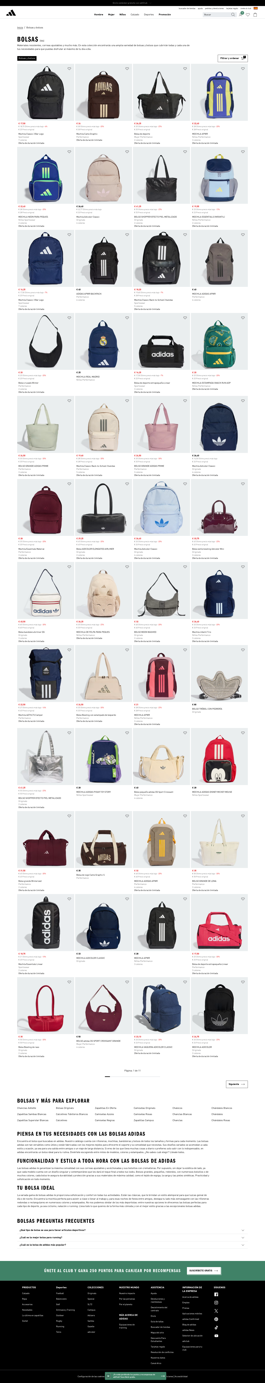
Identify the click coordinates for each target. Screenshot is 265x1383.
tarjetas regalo (232, 9)
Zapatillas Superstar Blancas (32, 1120)
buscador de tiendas (187, 9)
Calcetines (61, 1120)
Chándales (217, 1114)
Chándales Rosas (220, 1120)
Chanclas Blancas (182, 1114)
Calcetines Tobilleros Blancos (72, 1114)
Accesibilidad (181, 1376)
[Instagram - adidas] (228, 1303)
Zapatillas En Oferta (105, 1108)
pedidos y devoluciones (214, 9)
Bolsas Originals (65, 1108)
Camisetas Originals (144, 1108)
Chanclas (177, 1120)
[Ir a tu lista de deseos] (248, 14)
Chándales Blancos (221, 1108)
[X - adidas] (228, 1311)
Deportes (149, 14)
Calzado (135, 14)
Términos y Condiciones (162, 1376)
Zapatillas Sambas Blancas (31, 1114)
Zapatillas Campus (144, 1120)
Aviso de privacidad (140, 1376)
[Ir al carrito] (255, 14)
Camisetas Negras (105, 1120)
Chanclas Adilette (26, 1108)
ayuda (200, 9)
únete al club (245, 9)
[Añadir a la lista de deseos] (69, 69)
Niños (122, 14)
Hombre (98, 14)
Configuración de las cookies (91, 1376)
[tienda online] (11, 13)
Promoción (165, 14)
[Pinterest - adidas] (228, 1320)
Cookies (126, 1376)
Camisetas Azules (104, 1114)
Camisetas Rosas (143, 1114)
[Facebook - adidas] (228, 1295)
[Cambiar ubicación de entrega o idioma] (255, 8)
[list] (117, 58)
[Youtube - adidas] (228, 1336)
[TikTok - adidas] (228, 1328)
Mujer (111, 14)
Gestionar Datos (113, 1376)
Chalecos (177, 1108)
